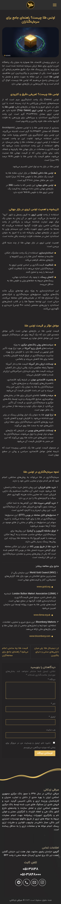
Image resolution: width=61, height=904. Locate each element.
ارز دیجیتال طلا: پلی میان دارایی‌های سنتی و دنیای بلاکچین (46, 652)
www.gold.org (43, 586)
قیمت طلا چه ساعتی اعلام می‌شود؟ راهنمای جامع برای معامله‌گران (15, 652)
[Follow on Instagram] (42, 882)
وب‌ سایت (50, 729)
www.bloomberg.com (39, 636)
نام (53, 703)
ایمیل (52, 716)
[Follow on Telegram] (18, 882)
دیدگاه (51, 679)
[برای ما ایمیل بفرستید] (34, 882)
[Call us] (26, 882)
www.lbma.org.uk (42, 615)
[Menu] (54, 4)
